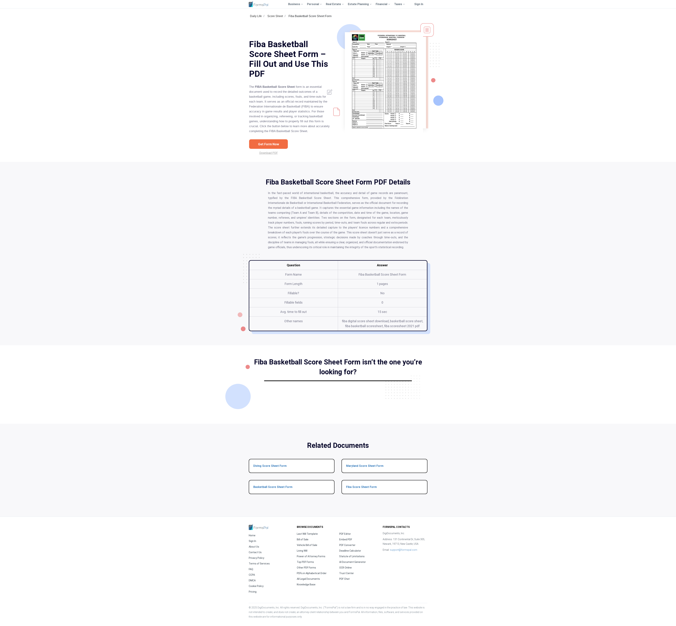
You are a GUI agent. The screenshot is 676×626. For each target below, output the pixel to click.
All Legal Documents (308, 578)
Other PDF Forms (306, 567)
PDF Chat (344, 578)
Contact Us (255, 552)
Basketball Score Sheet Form (272, 487)
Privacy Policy (256, 558)
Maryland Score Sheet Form (364, 466)
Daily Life (256, 16)
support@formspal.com (403, 549)
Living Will (302, 550)
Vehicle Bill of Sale (307, 545)
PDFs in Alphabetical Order (312, 573)
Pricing (252, 591)
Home (252, 535)
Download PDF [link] (268, 153)
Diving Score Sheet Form (270, 466)
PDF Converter (347, 545)
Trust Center (346, 573)
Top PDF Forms (305, 562)
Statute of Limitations (352, 556)
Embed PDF (345, 539)
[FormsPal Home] (258, 527)
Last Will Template (307, 533)
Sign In (418, 4)
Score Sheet (275, 16)
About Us (254, 546)
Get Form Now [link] (268, 144)
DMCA (252, 580)
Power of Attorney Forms (311, 556)
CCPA (252, 574)
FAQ (251, 569)
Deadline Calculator (350, 550)
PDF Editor (345, 533)
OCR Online (345, 567)
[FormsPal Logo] (258, 4)
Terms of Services (259, 563)
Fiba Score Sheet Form (361, 487)
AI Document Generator (352, 562)
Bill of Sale (302, 539)
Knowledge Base (306, 584)
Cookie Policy (256, 586)
